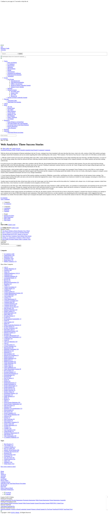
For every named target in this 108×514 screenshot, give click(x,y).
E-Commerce (11, 64)
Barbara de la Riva (9, 215)
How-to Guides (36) (9, 448)
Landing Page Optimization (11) (12, 337)
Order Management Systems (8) (12, 369)
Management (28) (9, 347)
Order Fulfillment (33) (10, 367)
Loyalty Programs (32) (10, 346)
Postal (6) (6, 379)
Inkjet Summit (4, 503)
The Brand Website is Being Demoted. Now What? (16, 231)
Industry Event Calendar (17, 87)
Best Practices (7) (8, 444)
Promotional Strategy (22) (11, 393)
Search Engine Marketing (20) (12, 402)
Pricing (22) (7, 381)
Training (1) (7, 426)
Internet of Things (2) (9, 332)
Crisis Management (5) (10, 299)
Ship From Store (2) (9, 405)
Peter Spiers (7, 220)
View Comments (5, 199)
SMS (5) (6, 401)
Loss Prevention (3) (9, 344)
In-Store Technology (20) (11, 328)
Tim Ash (9, 106)
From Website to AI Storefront (15, 122)
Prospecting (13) (8, 395)
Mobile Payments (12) (10, 361)
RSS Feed (3, 486)
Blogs (5, 105)
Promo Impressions (55, 500)
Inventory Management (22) (11, 335)
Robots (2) (7, 399)
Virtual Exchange (12, 90)
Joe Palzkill (10, 119)
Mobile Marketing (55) (10, 358)
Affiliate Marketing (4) (10, 268)
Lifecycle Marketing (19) (10, 341)
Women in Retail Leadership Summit (21, 509)
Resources (7, 120)
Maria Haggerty (11, 111)
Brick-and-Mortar (12, 62)
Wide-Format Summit (28, 503)
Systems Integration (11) (10, 425)
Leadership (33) (8, 338)
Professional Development (14, 74)
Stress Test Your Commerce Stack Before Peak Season (16, 236)
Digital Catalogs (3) (9, 311)
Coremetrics (7, 208)
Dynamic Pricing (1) (9, 316)
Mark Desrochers (8, 217)
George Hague (11, 112)
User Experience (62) (9, 430)
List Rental (3, 479)
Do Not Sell (4, 485)
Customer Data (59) (9, 302)
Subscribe (6, 131)
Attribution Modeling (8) (10, 276)
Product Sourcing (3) (9, 390)
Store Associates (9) (9, 419)
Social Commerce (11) (10, 413)
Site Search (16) (8, 411)
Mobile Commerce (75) (10, 261)
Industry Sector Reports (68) (11, 450)
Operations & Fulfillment (14, 73)
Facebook (8, 492)
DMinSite (6, 209)
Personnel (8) (7, 376)
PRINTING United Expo (57, 503)
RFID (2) (6, 398)
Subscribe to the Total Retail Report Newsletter (13, 483)
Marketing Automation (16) (11, 349)
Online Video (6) (8, 366)
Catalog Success (16, 148)
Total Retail (4, 506)
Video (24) (7, 460)
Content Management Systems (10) (13, 293)
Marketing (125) (8, 257)
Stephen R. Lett (11, 114)
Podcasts (6, 99)
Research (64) (7, 453)
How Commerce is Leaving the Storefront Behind (15, 232)
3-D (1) (6, 267)
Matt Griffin (6, 148)
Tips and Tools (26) (9, 457)
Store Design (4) (8, 420)
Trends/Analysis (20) (9, 459)
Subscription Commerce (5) (11, 422)
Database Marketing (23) (10, 309)
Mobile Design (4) (9, 357)
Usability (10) (7, 428)
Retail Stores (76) (8, 260)
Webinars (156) (8, 462)
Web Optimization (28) (10, 436)
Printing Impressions (6, 500)
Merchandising (11, 68)
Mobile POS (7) (8, 360)
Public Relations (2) (9, 396)
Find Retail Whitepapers (7, 489)
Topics (6, 61)
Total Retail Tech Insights (14, 102)
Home (2, 471)
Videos (6, 103)
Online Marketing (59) (10, 363)
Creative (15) (7, 297)
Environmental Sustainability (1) (12, 319)
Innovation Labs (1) (9, 329)
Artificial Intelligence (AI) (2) (12, 273)
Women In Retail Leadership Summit (21, 85)
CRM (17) (7, 285)
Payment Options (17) (10, 372)
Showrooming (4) (9, 410)
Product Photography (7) (10, 385)
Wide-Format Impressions (42, 500)
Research (6, 129)
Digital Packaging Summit (16, 503)
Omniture (6, 211)
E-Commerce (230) (9, 254)
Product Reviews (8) (9, 388)
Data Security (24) (9, 308)
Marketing (10, 67)
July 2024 (13, 94)
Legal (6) (6, 340)
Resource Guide (5, 48)
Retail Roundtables (6, 509)
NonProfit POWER (58, 509)
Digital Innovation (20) (10, 313)
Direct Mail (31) (8, 314)
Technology (10, 76)
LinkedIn (8, 494)
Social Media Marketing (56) (11, 414)
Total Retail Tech (15, 81)
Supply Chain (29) (9, 423)
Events (6, 78)
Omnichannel (11, 71)
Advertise (3, 50)
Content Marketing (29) (10, 294)
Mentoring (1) (7, 352)
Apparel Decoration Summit (42, 503)
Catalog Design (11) (9, 288)
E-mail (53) (7, 317)
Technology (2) (8, 456)
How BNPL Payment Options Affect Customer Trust (16, 239)
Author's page (11, 224)
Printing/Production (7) (10, 382)
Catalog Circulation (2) (10, 287)
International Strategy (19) (11, 331)
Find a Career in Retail (7, 488)
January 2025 (14, 93)
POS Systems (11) (9, 370)
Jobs (2, 47)
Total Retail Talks (12, 100)
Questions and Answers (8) (11, 451)
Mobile (9, 70)
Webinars (9, 88)
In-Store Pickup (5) (9, 326)
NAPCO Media (15, 512)
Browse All (14, 96)
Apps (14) (6, 271)
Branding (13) (8, 284)
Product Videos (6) (9, 392)
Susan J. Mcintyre (12, 117)
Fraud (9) (6, 320)
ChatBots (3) (7, 290)
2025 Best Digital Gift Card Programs (17, 123)
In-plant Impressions (17, 500)
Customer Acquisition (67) (11, 300)
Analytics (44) (8, 270)
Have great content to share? (8, 466)
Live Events (10, 79)
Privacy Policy (4, 480)
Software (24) (7, 416)
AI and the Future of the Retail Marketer (18, 125)
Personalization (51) (9, 375)
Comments (47, 150)
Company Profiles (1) (10, 447)
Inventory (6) (7, 334)
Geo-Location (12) (9, 322)
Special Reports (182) (10, 454)
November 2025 (15, 91)
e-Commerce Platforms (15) (11, 437)
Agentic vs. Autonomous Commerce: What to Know (16, 237)
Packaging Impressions (29, 500)
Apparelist (63, 500)
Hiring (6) (6, 323)
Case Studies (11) (8, 445)
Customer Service (5, 482)
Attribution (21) (8, 275)
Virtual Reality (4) (9, 431)
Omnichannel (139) (9, 255)
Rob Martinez (11, 115)
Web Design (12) (8, 434)
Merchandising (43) (9, 354)
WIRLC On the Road (16, 84)
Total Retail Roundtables (17, 82)
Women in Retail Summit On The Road (41, 509)
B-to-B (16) (7, 279)
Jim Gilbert (10, 109)
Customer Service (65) (10, 305)
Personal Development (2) (11, 373)
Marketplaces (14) (9, 351)
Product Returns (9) (9, 387)
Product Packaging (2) (10, 384)
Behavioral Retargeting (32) (11, 282)
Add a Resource (11, 128)
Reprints (3, 477)
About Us (3, 474)
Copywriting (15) (8, 296)
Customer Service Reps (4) (11, 306)
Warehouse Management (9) (11, 433)
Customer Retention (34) (10, 303)
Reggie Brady (11, 108)
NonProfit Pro (11, 506)
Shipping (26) (7, 407)
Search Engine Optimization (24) (13, 404)
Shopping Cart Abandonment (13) (13, 408)
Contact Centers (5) (9, 291)
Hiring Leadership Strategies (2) (12, 325)
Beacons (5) (7, 281)
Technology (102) (9, 258)
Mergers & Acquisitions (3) (11, 355)
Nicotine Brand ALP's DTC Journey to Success (15, 234)
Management (10, 65)
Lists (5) (6, 343)
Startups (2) (7, 417)
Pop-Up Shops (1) (9, 378)
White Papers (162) (9, 463)
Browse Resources (12, 126)
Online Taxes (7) (8, 364)
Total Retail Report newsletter (15, 132)
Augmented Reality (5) (10, 278)
